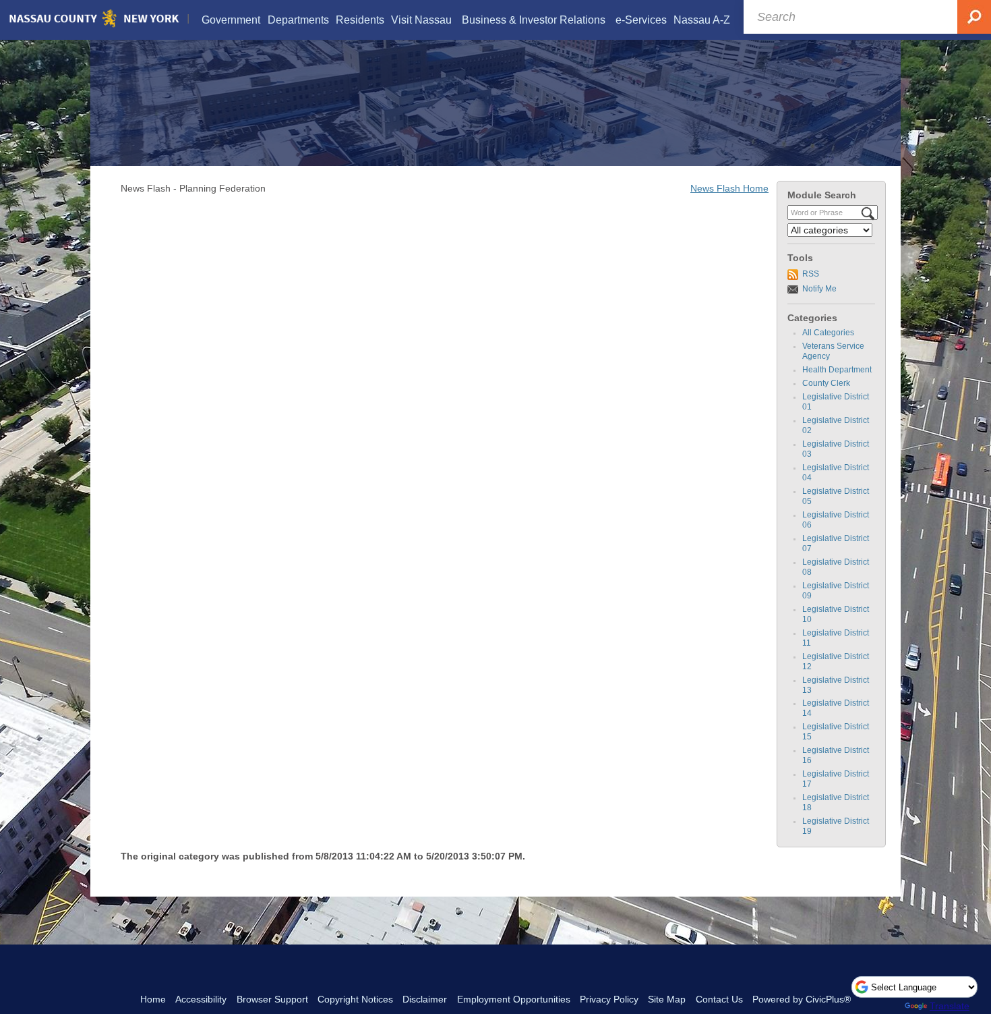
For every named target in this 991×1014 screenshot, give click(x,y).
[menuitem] (231, 20)
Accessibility (201, 999)
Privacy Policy (609, 999)
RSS (810, 274)
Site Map (667, 999)
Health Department (837, 370)
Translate (949, 1006)
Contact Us (719, 999)
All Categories (828, 333)
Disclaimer (424, 999)
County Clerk (826, 383)
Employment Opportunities (513, 999)
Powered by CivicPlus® (801, 999)
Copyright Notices (355, 999)
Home (153, 999)
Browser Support (272, 999)
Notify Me (819, 289)
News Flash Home (729, 188)
